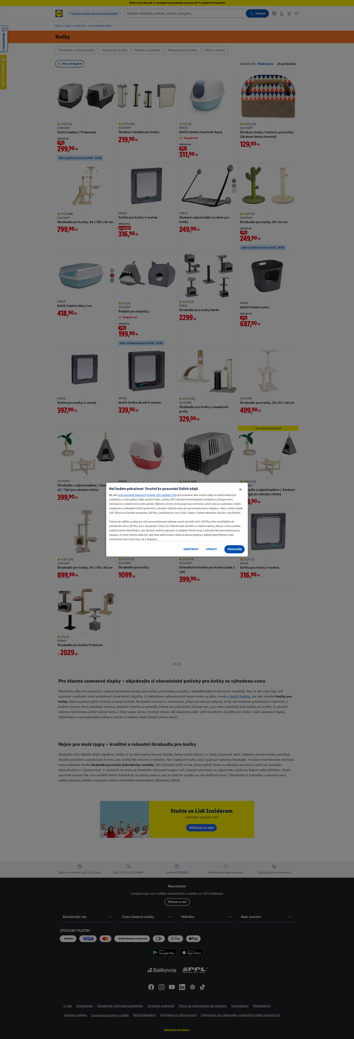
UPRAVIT (211, 549)
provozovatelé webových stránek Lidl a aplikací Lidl (147, 495)
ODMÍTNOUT (191, 549)
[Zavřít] (240, 489)
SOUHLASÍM (234, 549)
